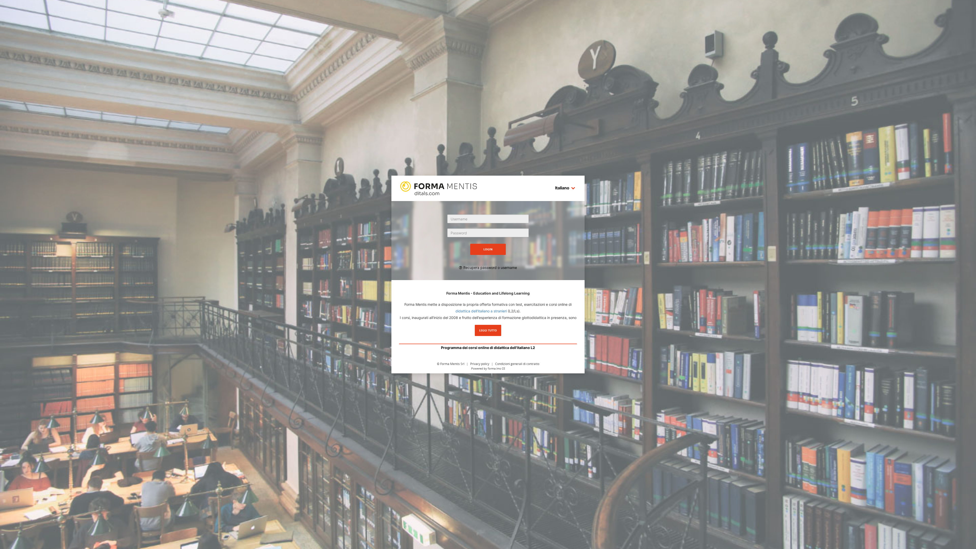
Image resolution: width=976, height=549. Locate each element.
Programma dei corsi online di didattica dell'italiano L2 (488, 347)
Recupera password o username (490, 267)
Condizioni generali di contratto (517, 364)
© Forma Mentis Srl (450, 364)
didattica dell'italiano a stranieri (481, 311)
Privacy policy (479, 364)
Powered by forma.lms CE (488, 368)
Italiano (562, 187)
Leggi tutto (488, 330)
